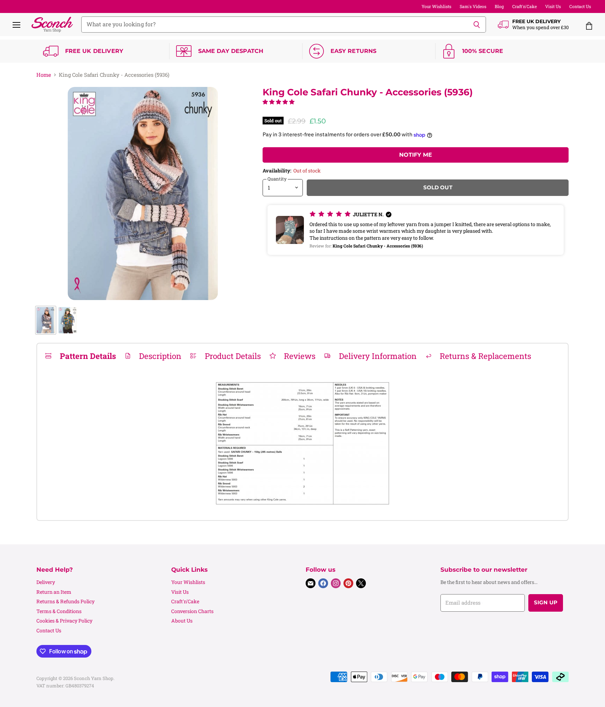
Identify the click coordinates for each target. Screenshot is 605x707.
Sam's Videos (473, 6)
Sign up (545, 602)
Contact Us (580, 6)
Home (43, 75)
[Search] (476, 24)
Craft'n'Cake (524, 6)
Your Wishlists (436, 6)
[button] (278, 101)
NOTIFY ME (415, 154)
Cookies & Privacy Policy (64, 620)
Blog (499, 6)
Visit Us (553, 6)
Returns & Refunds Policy (65, 601)
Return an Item (53, 592)
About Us (182, 620)
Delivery (45, 582)
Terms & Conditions (59, 611)
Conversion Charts (192, 611)
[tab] (80, 356)
